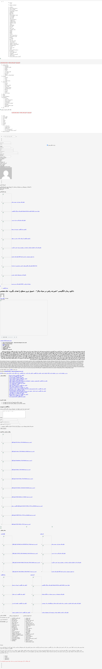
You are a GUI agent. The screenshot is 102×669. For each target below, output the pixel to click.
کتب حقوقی (28, 618)
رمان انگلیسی (5, 288)
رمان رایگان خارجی (15, 373)
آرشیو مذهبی (28, 637)
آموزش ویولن (18, 62)
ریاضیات (13, 630)
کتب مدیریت (14, 621)
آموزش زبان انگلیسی (30, 633)
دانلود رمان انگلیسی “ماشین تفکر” (16, 386)
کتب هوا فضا (14, 627)
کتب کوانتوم (14, 625)
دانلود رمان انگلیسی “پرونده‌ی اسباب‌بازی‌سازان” (18, 387)
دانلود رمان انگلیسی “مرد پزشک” (15, 376)
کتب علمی (42, 533)
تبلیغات (6, 656)
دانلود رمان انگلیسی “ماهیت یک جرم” (16, 377)
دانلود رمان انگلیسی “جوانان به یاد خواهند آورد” (18, 392)
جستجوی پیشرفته (29, 640)
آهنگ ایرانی (28, 631)
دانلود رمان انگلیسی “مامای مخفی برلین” (17, 383)
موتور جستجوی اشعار (30, 641)
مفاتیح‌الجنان (14, 639)
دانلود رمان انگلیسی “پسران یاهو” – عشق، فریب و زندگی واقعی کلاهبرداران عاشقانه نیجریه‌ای (27, 391)
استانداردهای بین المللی (16, 633)
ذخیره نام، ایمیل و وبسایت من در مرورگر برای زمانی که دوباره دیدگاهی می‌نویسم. (18, 426)
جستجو (6, 655)
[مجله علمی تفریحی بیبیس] (0, 58)
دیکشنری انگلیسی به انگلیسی (17, 634)
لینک (11, 369)
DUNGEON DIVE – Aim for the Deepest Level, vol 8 (13, 371)
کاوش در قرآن (14, 636)
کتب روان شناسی (29, 622)
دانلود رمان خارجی (29, 373)
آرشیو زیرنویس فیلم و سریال (31, 638)
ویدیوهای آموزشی (29, 636)
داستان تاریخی (44, 373)
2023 (3, 344)
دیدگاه (1, 417)
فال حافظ (28, 639)
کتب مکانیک (14, 623)
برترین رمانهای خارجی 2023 (53, 373)
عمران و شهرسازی (15, 624)
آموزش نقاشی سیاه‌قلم (12, 62)
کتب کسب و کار (15, 622)
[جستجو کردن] (16, 136)
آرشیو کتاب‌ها (28, 634)
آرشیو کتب (7, 658)
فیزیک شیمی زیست (15, 631)
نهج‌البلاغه (13, 640)
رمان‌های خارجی (29, 628)
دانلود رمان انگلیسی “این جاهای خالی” (16, 393)
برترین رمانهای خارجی (63, 373)
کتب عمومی (32, 574)
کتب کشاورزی (14, 628)
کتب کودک (28, 629)
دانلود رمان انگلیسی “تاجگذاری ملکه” (16, 382)
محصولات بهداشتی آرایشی (4, 62)
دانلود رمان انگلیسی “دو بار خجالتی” (16, 395)
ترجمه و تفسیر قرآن (16, 637)
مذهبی (27, 627)
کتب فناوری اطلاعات (16, 618)
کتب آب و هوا (28, 621)
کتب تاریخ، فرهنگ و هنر (30, 624)
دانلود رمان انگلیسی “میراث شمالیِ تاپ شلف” (18, 385)
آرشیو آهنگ (28, 632)
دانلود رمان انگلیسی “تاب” (14, 384)
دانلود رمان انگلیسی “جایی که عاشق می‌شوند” (18, 378)
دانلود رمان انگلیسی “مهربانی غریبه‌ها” (16, 375)
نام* (1, 419)
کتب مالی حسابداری (30, 620)
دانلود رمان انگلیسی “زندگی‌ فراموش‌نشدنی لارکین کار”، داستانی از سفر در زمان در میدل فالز (27, 388)
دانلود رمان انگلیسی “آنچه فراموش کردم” (17, 396)
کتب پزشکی (14, 619)
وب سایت (2, 424)
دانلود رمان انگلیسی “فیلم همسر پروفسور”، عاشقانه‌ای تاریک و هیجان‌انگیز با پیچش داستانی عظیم (28, 380)
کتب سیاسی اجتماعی (30, 623)
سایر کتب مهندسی (15, 632)
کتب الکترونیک (14, 620)
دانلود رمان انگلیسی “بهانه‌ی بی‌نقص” (16, 379)
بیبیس (7, 373)
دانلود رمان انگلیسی (37, 373)
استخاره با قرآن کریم (16, 638)
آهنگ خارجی (3, 533)
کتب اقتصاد (28, 619)
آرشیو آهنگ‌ (7, 659)
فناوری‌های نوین (15, 629)
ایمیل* (1, 421)
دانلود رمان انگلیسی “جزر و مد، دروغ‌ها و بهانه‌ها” (18, 394)
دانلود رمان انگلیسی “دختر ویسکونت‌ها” (17, 389)
